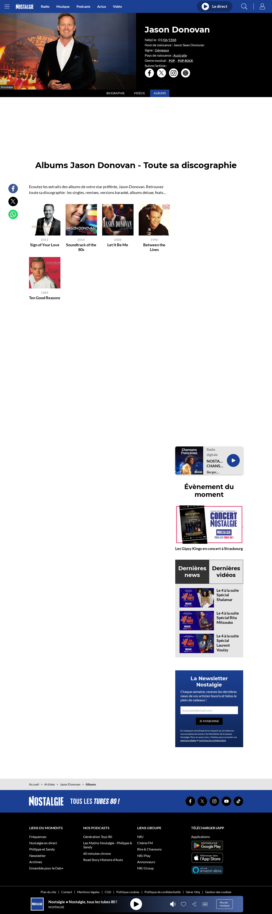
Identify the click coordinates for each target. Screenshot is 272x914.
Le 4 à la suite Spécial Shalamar (228, 595)
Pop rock (185, 60)
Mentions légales (88, 892)
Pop (172, 60)
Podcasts (83, 6)
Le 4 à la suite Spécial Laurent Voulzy (228, 643)
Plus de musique (224, 904)
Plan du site (48, 892)
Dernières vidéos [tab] (226, 571)
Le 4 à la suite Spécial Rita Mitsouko (228, 618)
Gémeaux (162, 50)
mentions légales (188, 740)
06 (165, 40)
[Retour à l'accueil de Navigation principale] (24, 6)
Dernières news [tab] (192, 571)
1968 (172, 40)
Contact (66, 892)
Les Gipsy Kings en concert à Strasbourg (209, 548)
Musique (63, 6)
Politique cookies (127, 892)
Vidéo (117, 6)
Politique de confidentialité (162, 892)
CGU (108, 892)
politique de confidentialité (212, 740)
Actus (101, 6)
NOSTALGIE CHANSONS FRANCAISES (215, 463)
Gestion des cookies (218, 892)
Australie (180, 55)
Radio (45, 6)
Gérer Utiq (193, 892)
